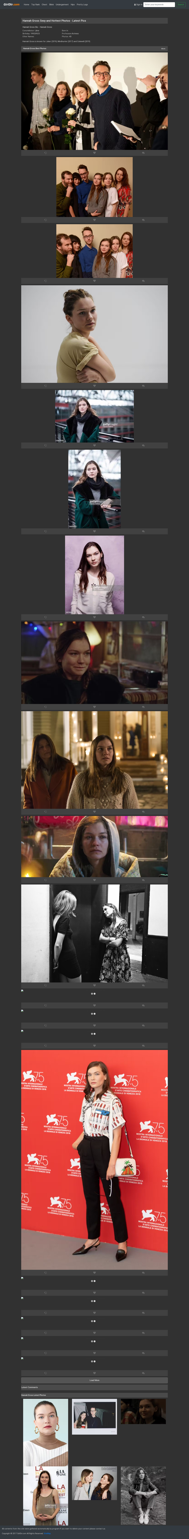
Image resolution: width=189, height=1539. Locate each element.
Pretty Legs (82, 4)
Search (181, 4)
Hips (73, 4)
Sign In (139, 4)
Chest (44, 4)
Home (27, 4)
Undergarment (62, 4)
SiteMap (47, 1533)
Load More (94, 1380)
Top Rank (35, 4)
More (163, 49)
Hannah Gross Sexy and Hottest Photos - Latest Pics (54, 20)
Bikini (51, 4)
